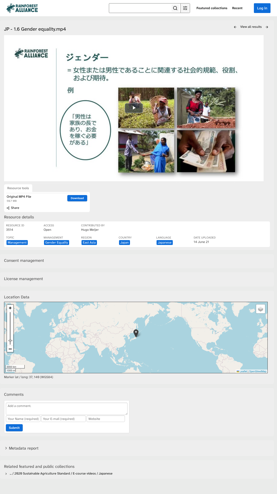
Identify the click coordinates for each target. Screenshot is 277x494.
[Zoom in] (10, 308)
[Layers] (260, 308)
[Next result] (267, 27)
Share (14, 208)
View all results (251, 27)
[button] (135, 333)
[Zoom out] (10, 349)
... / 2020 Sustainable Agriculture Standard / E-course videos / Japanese (60, 473)
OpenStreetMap (257, 371)
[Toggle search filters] (185, 8)
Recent (237, 8)
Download (77, 198)
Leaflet (243, 371)
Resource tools (18, 188)
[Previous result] (235, 27)
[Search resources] (175, 8)
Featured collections (211, 8)
